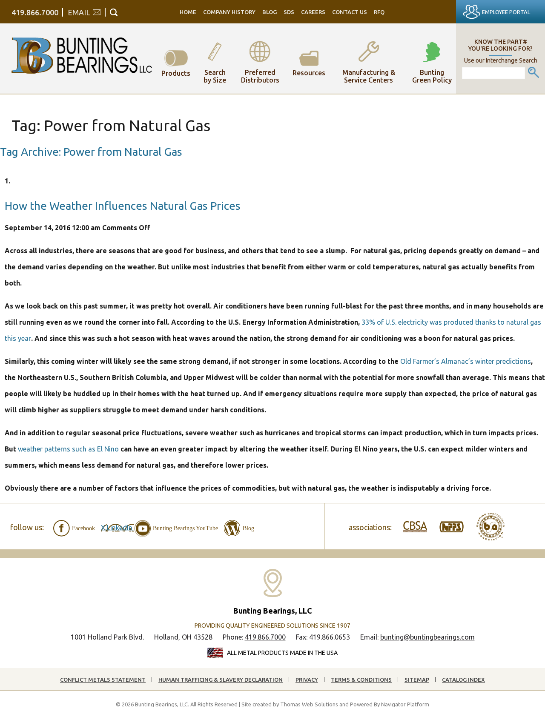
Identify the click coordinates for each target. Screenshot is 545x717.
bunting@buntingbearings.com (427, 637)
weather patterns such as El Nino (68, 449)
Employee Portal (506, 12)
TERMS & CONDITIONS (361, 680)
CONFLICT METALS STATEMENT (103, 680)
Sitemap (416, 680)
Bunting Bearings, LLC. (162, 704)
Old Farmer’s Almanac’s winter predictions (465, 361)
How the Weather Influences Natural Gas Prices (123, 206)
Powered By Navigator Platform (389, 704)
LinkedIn (120, 527)
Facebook (83, 528)
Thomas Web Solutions (309, 704)
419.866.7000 (34, 12)
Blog (248, 528)
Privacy (306, 680)
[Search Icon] (114, 12)
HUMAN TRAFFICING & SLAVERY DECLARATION (220, 680)
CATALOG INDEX (463, 680)
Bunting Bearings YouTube (185, 528)
